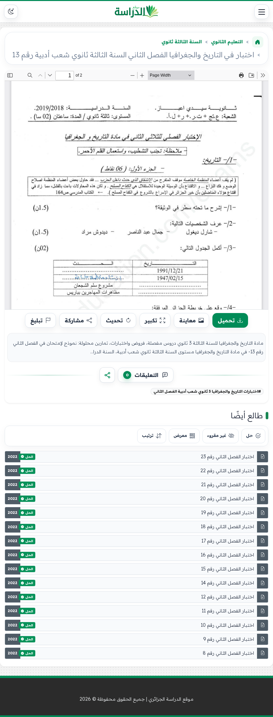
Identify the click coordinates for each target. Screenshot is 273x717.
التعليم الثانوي (227, 42)
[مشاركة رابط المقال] (107, 375)
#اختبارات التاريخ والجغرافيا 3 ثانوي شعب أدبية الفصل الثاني (207, 391)
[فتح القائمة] (261, 11)
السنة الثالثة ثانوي (181, 42)
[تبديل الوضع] (11, 12)
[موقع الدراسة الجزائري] (137, 12)
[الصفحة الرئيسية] (257, 42)
